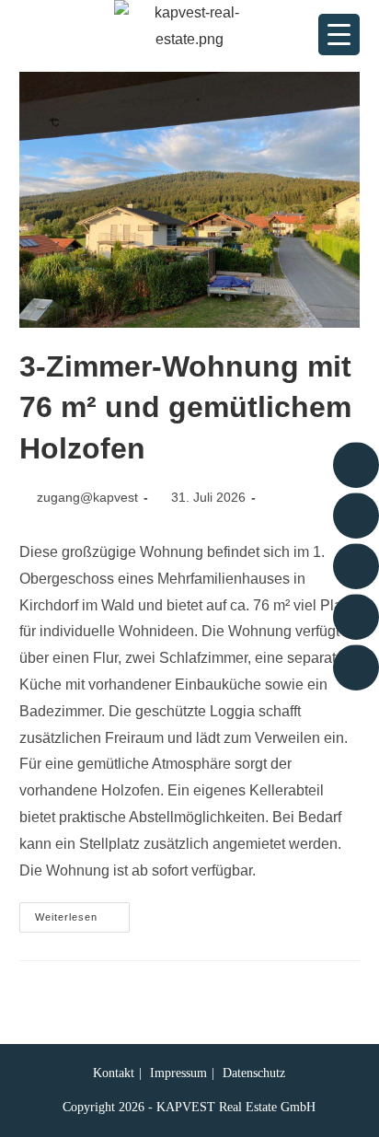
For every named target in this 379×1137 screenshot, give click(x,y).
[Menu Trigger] (339, 34)
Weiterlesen (82, 912)
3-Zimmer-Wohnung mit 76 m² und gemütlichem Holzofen (185, 408)
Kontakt (113, 1073)
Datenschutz (254, 1073)
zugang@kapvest (87, 497)
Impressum (178, 1073)
